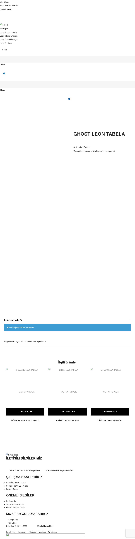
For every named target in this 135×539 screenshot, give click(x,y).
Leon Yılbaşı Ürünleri (8, 35)
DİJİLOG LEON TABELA (110, 420)
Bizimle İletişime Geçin (15, 507)
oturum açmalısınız (38, 341)
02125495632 (15, 464)
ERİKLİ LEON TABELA (67, 420)
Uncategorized (109, 151)
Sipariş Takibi (5, 9)
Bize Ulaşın (4, 2)
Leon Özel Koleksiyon (9, 39)
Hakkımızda (11, 501)
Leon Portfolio (6, 43)
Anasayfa (4, 28)
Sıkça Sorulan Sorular (9, 5)
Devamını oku (26, 411)
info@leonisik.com (17, 467)
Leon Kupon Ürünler (8, 32)
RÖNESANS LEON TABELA (25, 420)
